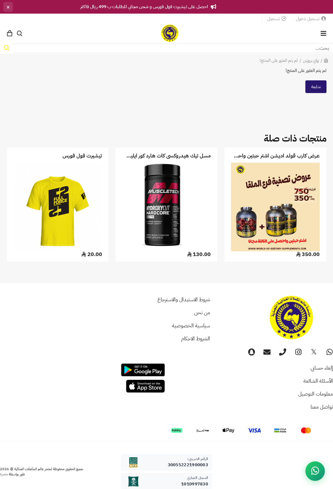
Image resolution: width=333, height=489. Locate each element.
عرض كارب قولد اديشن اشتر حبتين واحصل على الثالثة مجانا (275, 156)
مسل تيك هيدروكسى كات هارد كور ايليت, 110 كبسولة (166, 156)
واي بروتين (311, 60)
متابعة (316, 87)
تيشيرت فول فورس (82, 156)
